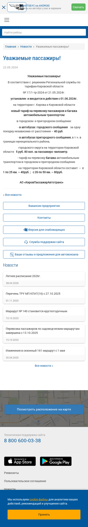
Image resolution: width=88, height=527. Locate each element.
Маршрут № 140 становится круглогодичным (36, 311)
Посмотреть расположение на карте (44, 409)
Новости (10, 489)
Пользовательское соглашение (25, 481)
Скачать (78, 7)
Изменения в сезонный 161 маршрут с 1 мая (35, 350)
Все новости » (44, 366)
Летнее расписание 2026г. (23, 276)
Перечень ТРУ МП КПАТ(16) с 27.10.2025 (33, 293)
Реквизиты (11, 473)
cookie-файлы (38, 499)
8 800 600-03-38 (22, 440)
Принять (44, 514)
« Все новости (12, 195)
